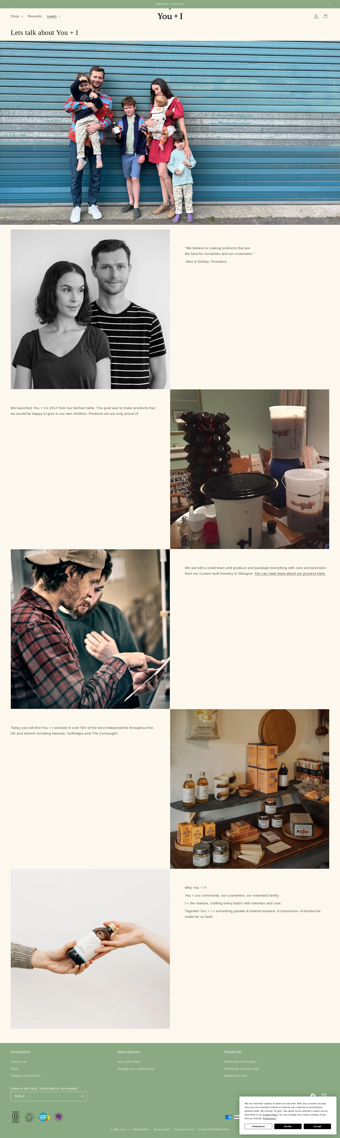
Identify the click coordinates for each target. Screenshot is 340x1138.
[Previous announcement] (11, 4)
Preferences (258, 1126)
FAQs (15, 1068)
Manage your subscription (136, 1068)
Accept (317, 1126)
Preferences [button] (269, 1118)
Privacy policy (162, 1129)
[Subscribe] (82, 1096)
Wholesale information (240, 1061)
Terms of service (184, 1129)
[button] (16, 16)
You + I (124, 1129)
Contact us (18, 1061)
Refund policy (141, 1129)
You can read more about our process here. (290, 573)
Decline (288, 1126)
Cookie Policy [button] (270, 1115)
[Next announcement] (329, 4)
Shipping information (25, 1075)
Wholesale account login (241, 1068)
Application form (236, 1075)
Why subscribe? (129, 1061)
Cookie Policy (207, 1129)
